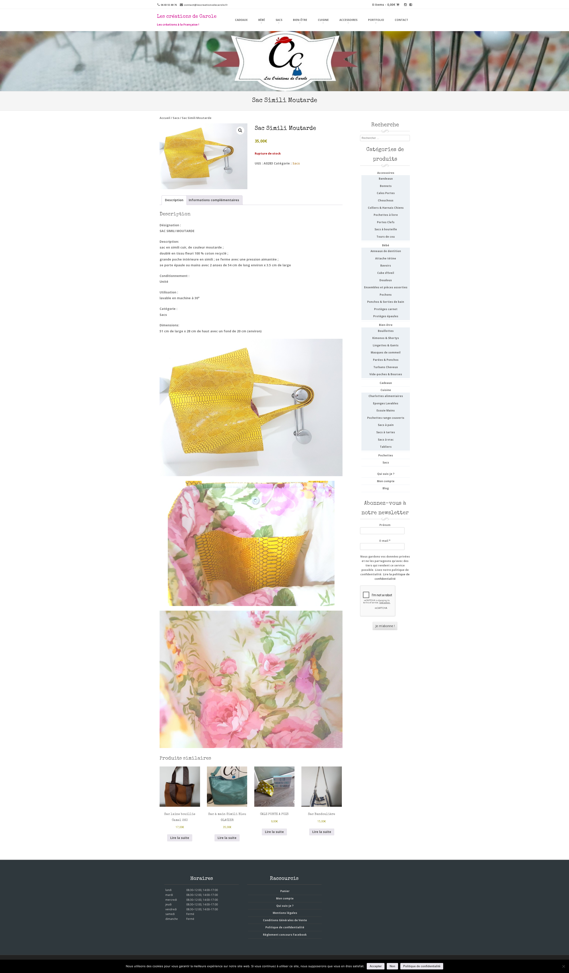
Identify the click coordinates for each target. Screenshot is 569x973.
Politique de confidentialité (284, 927)
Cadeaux (241, 20)
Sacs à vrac (386, 439)
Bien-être (300, 20)
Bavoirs (385, 265)
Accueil (165, 118)
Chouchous (385, 200)
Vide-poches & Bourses (385, 374)
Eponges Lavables (385, 403)
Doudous (385, 280)
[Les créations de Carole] (284, 88)
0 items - (383, 4)
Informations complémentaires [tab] (214, 200)
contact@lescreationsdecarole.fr (206, 4)
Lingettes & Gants (386, 345)
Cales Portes (386, 193)
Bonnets (386, 186)
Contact (401, 20)
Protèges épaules (385, 316)
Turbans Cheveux (385, 367)
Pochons (386, 295)
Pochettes (385, 455)
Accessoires (348, 20)
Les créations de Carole (186, 16)
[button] (240, 130)
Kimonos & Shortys (385, 338)
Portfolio (376, 20)
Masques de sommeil (386, 352)
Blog (386, 488)
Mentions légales (285, 913)
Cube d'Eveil (385, 273)
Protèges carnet (385, 309)
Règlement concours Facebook (285, 935)
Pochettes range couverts (385, 418)
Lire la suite (179, 838)
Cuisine (323, 20)
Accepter (376, 966)
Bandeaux (386, 179)
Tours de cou (386, 237)
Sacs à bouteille (386, 229)
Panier (285, 891)
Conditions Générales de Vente (285, 920)
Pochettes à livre (386, 215)
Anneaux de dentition (386, 251)
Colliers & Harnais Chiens (386, 208)
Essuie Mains (386, 410)
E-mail (385, 541)
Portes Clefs (386, 222)
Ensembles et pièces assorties (385, 287)
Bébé (261, 20)
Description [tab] (174, 200)
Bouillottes (386, 331)
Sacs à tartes (385, 432)
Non (392, 966)
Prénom (385, 525)
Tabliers (386, 447)
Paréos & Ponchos (386, 360)
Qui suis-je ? (385, 474)
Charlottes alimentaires (386, 396)
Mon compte (386, 481)
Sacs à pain (386, 425)
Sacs (279, 20)
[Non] (563, 966)
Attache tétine (385, 258)
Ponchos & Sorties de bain (385, 302)
